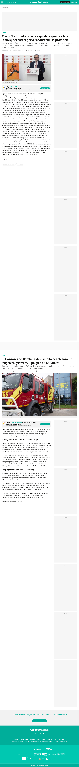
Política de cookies (47, 741)
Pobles (26, 739)
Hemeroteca (61, 739)
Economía (32, 739)
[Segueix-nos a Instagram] (11, 2)
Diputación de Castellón (8, 164)
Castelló (16, 739)
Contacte (14, 741)
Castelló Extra (5, 50)
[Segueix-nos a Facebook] (7, 2)
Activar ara (44, 88)
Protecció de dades (36, 741)
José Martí (20, 164)
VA (15, 2)
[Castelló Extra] (39, 731)
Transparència (63, 741)
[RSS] (13, 2)
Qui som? (20, 741)
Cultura (38, 739)
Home (3, 7)
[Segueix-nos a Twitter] (9, 2)
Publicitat (56, 741)
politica (4, 32)
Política (55, 739)
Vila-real (22, 739)
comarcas (4, 355)
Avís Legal (26, 741)
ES (18, 2)
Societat (43, 739)
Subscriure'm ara (39, 721)
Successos (49, 739)
